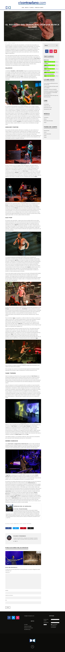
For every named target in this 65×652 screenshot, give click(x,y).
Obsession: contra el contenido (50, 89)
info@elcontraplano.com (29, 615)
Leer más (8, 517)
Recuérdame (54, 624)
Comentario (7, 572)
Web (6, 600)
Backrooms (46, 60)
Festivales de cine (47, 109)
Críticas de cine (47, 105)
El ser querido (47, 70)
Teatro (45, 137)
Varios (45, 122)
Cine (23, 7)
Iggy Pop (21, 523)
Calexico (11, 523)
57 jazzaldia (8, 523)
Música (27, 7)
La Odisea (46, 63)
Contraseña (46, 622)
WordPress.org (27, 629)
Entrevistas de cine (48, 107)
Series (45, 135)
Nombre (7, 590)
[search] (56, 45)
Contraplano (46, 104)
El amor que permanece (49, 74)
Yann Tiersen (29, 523)
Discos (45, 119)
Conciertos (31, 22)
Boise (12, 122)
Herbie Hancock (16, 523)
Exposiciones (46, 130)
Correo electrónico (9, 595)
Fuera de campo (39, 7)
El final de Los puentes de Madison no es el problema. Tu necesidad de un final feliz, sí (51, 92)
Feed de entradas (27, 626)
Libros (45, 132)
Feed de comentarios (28, 627)
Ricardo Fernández (30, 29)
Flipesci (32, 7)
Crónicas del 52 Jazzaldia (22, 506)
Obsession (46, 67)
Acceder (26, 624)
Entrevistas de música (48, 120)
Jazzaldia (24, 523)
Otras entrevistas (47, 133)
